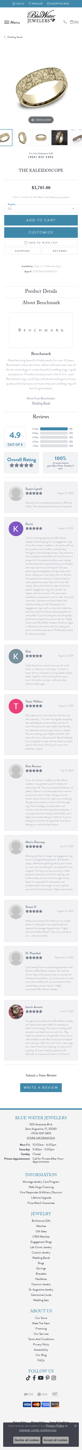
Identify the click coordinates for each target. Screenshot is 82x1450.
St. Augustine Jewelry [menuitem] (41, 1289)
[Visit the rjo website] (55, 1394)
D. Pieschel (33, 953)
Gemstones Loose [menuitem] (41, 1295)
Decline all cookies (27, 1440)
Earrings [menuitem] (41, 1268)
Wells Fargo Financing (41, 1187)
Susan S (30, 906)
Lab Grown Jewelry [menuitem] (41, 1247)
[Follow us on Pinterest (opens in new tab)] (47, 1378)
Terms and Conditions (41, 1339)
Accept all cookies (55, 1440)
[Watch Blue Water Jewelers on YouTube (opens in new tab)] (41, 1378)
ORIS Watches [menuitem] (41, 1236)
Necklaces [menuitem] (41, 1279)
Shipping (22, 251)
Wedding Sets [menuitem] (41, 1300)
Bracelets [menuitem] (41, 1273)
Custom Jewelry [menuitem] (41, 1252)
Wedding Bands (14, 37)
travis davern (33, 1007)
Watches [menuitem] (41, 1226)
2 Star (35, 441)
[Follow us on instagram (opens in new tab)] (54, 1378)
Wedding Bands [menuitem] (41, 1258)
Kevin (29, 523)
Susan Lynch (33, 488)
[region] (41, 88)
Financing (41, 1328)
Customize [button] (41, 232)
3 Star (35, 437)
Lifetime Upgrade (41, 1197)
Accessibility (41, 1350)
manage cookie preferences (37, 1430)
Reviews (41, 417)
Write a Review (41, 1087)
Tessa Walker (33, 701)
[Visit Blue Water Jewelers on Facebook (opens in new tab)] (34, 1378)
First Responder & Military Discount (41, 1192)
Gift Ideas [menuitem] (41, 1231)
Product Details (41, 292)
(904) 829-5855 (41, 157)
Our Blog (41, 1355)
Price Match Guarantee (41, 1203)
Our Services (41, 1334)
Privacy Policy (41, 1344)
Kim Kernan (33, 766)
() (70, 429)
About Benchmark (41, 303)
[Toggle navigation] (11, 22)
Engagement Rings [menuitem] (41, 1242)
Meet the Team (41, 1323)
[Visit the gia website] (42, 1394)
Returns (60, 251)
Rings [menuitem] (41, 1263)
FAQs (41, 1360)
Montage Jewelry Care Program (41, 1182)
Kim (28, 651)
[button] (18, 3)
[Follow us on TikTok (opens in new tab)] (28, 1378)
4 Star (35, 433)
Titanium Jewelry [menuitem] (41, 1284)
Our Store (41, 1318)
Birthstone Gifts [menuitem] (41, 1221)
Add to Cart (41, 220)
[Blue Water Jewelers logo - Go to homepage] (41, 17)
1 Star (35, 446)
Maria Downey (35, 842)
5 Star (35, 429)
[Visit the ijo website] (28, 1394)
